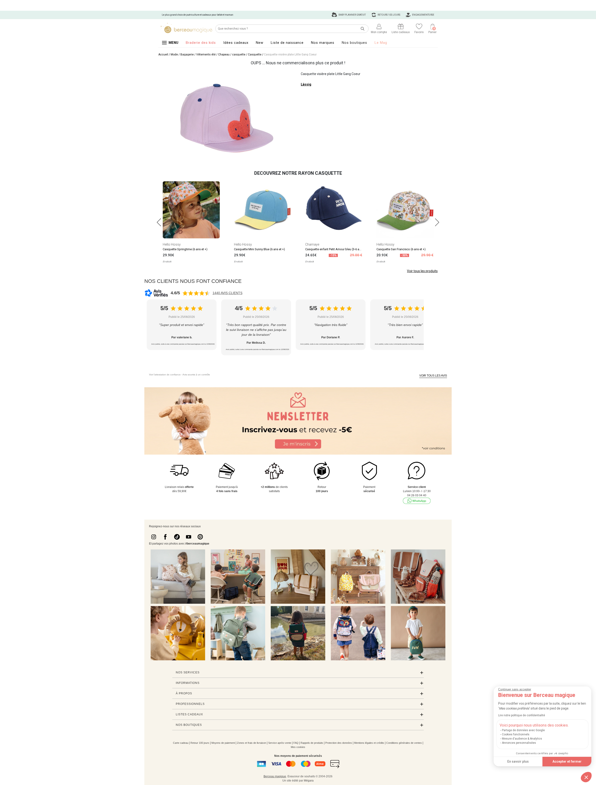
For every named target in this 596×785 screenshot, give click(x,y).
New (259, 43)
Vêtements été (206, 54)
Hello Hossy (172, 244)
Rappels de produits (312, 742)
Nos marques (322, 43)
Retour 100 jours (199, 742)
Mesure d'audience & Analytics (522, 738)
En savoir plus (518, 761)
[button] (586, 777)
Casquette (254, 54)
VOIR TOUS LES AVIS (433, 375)
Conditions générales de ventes (404, 742)
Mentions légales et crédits (369, 742)
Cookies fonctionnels (515, 734)
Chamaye (312, 244)
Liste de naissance (287, 43)
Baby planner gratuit (352, 15)
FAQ (295, 742)
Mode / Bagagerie (182, 54)
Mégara (309, 780)
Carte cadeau (180, 742)
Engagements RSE (423, 15)
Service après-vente (279, 742)
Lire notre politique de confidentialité (521, 715)
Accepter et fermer (567, 761)
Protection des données (338, 742)
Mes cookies (298, 747)
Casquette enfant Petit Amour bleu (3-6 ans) (334, 249)
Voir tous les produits (422, 271)
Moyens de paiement (223, 742)
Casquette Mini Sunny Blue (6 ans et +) (259, 249)
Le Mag (381, 43)
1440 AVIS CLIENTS (227, 293)
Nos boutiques (354, 43)
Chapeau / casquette (231, 54)
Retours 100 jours (388, 15)
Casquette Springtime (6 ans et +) (185, 249)
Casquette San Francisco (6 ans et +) (401, 249)
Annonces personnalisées (519, 742)
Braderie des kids (201, 43)
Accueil (163, 54)
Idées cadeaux (235, 43)
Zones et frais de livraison (251, 742)
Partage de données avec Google (523, 730)
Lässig (306, 84)
